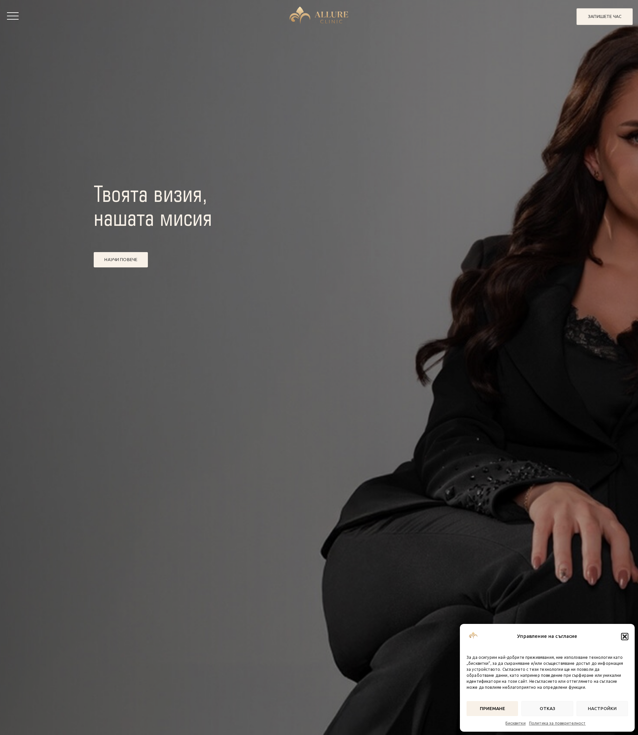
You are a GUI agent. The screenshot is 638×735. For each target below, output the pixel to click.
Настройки (602, 708)
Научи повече (120, 259)
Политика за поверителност (557, 723)
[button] (624, 636)
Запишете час (604, 16)
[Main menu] (12, 16)
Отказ (547, 708)
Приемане (492, 708)
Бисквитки (515, 723)
